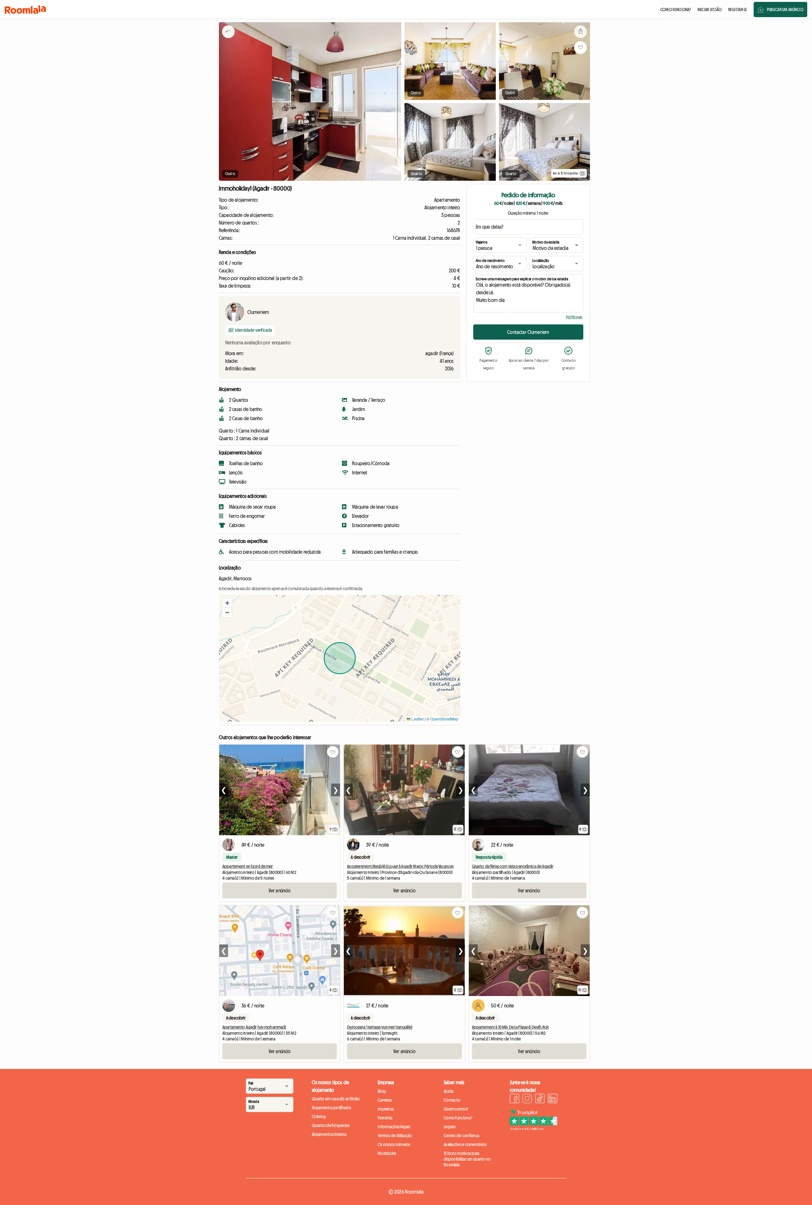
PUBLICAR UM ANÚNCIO (785, 9)
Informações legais (394, 1126)
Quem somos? (456, 1109)
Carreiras (385, 1100)
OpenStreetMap (444, 718)
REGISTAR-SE (737, 9)
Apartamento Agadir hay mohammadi (254, 1027)
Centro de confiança (461, 1135)
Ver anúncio (280, 890)
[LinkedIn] (552, 1099)
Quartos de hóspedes (331, 1125)
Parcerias (385, 1118)
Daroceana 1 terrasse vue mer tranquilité (379, 1027)
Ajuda (448, 1091)
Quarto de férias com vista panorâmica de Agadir (512, 866)
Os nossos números (394, 1144)
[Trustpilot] (533, 1128)
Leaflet (416, 718)
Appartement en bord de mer (247, 866)
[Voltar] (228, 39)
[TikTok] (540, 1099)
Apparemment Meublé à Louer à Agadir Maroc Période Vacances (400, 866)
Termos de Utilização (395, 1135)
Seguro (450, 1126)
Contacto (452, 1100)
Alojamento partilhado (331, 1107)
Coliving (319, 1116)
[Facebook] (514, 1099)
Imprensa (386, 1109)
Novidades (387, 1153)
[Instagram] (527, 1099)
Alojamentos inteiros (329, 1134)
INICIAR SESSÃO (709, 9)
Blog (382, 1091)
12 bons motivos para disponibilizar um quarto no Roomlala (467, 1159)
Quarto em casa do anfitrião (336, 1099)
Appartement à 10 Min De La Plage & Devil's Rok (510, 1027)
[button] (227, 603)
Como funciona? (458, 1118)
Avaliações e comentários (465, 1144)
